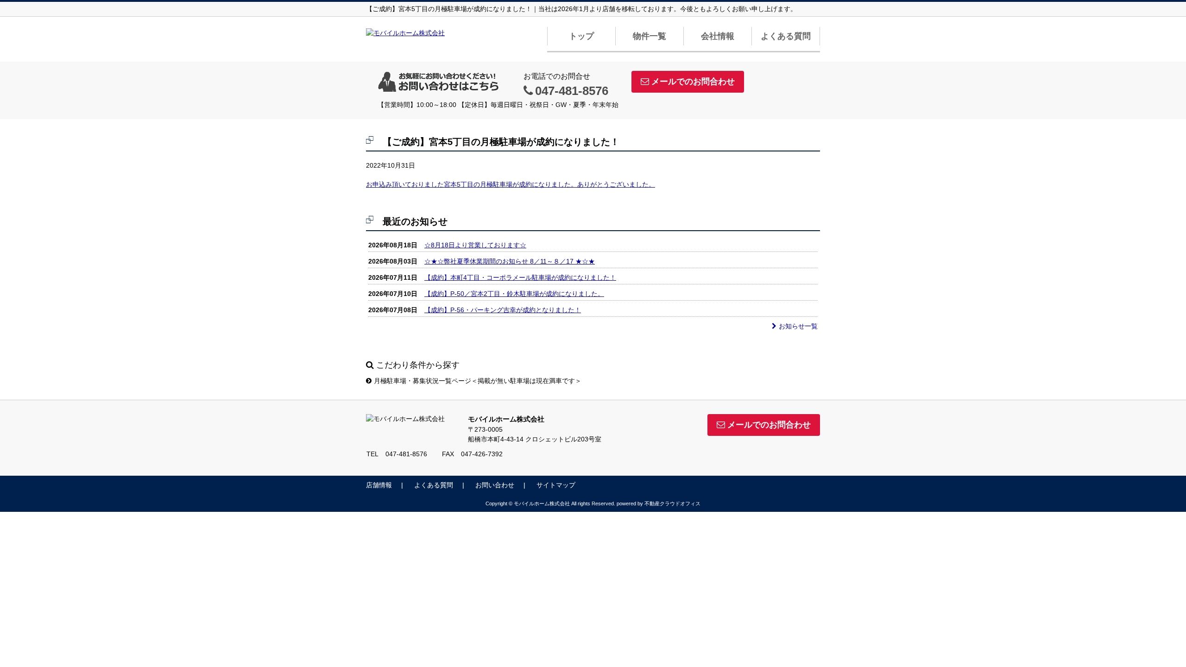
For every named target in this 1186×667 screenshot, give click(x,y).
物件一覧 (649, 36)
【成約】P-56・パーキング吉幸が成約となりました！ (502, 310)
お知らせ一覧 (798, 326)
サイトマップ (555, 485)
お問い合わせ (494, 485)
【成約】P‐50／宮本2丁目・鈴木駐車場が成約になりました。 (514, 293)
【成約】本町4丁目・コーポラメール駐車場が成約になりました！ (520, 277)
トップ (581, 36)
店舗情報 (379, 485)
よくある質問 (786, 36)
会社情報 (717, 36)
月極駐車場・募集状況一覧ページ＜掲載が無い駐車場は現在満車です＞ (477, 380)
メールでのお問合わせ (693, 81)
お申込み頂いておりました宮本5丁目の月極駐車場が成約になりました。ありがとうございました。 (510, 184)
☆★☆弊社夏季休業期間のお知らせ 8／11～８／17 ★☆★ (509, 261)
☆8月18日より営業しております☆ (475, 245)
